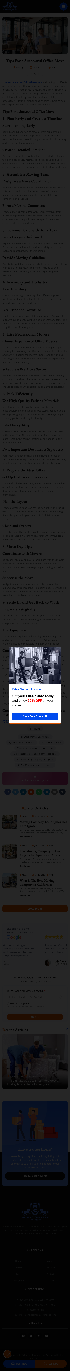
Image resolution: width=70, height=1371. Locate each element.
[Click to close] (57, 651)
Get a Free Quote (33, 716)
